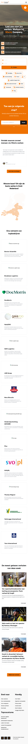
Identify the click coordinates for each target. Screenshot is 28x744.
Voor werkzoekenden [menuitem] (5, 701)
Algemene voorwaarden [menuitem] (20, 701)
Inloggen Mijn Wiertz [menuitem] (19, 710)
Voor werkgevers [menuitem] (4, 703)
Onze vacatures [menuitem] (4, 698)
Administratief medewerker (7, 720)
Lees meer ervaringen (14, 171)
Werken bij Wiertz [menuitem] (5, 705)
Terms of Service (24, 125)
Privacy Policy (19, 125)
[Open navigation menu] (26, 2)
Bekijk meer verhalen (14, 674)
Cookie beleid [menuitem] (18, 705)
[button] (17, 207)
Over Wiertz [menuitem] (17, 698)
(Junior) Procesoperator (6, 725)
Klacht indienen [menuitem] (18, 708)
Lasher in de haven (5, 722)
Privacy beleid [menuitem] (18, 703)
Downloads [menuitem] (3, 708)
